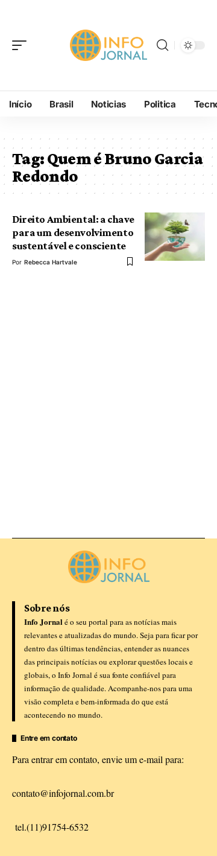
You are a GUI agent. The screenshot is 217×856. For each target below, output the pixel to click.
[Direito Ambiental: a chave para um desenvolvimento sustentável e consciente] (175, 236)
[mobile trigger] (22, 45)
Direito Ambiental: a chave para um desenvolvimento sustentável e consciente (73, 232)
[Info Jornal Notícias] (108, 45)
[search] (162, 45)
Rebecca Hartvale (50, 262)
